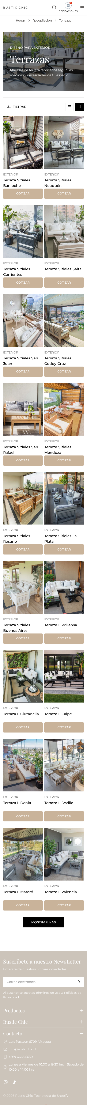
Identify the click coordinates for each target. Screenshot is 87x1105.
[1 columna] (69, 107)
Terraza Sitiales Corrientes (16, 272)
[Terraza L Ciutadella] (23, 676)
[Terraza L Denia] (23, 765)
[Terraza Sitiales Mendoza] (64, 409)
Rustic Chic (24, 1096)
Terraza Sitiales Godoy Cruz (57, 361)
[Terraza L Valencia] (64, 854)
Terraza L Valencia (60, 892)
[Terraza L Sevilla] (64, 765)
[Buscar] (54, 7)
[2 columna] (79, 107)
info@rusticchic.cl (22, 1049)
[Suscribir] (79, 981)
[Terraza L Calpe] (64, 676)
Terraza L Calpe (58, 714)
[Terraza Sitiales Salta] (64, 231)
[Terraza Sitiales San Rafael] (23, 409)
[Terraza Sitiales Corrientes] (23, 231)
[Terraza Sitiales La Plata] (64, 498)
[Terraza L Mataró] (23, 854)
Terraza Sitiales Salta (63, 269)
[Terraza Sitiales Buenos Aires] (23, 587)
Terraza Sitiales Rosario (16, 539)
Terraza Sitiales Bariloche (16, 183)
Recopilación (42, 20)
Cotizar (23, 193)
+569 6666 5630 (21, 1057)
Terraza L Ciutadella (21, 714)
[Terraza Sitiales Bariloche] (23, 142)
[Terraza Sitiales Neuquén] (64, 142)
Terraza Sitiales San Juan (20, 361)
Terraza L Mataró (18, 892)
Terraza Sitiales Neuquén (57, 183)
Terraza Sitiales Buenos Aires (16, 628)
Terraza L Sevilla (58, 803)
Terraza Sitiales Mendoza (57, 450)
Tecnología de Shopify (51, 1096)
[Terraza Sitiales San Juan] (23, 320)
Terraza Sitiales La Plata (60, 539)
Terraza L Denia (17, 803)
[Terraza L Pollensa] (64, 587)
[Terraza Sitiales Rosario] (23, 498)
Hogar (20, 20)
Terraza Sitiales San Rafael (20, 450)
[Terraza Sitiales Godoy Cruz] (64, 320)
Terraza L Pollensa (60, 625)
